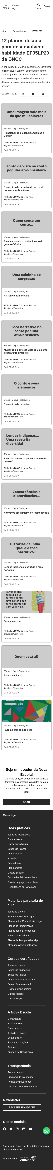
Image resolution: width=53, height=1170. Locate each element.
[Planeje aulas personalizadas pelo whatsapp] (46, 1131)
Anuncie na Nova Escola (21, 1052)
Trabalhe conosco (17, 1033)
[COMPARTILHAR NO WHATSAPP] (23, 94)
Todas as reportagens (19, 834)
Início (3, 31)
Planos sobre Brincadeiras (21, 931)
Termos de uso (15, 1072)
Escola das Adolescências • (22, 877)
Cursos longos (15, 998)
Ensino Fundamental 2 (19, 984)
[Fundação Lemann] (28, 1159)
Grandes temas (16, 839)
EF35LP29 (14, 150)
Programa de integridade (21, 1077)
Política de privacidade (20, 1081)
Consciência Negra (18, 844)
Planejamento (15, 868)
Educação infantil (17, 849)
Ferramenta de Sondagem (21, 916)
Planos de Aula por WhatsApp (24, 940)
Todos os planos (16, 911)
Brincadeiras (14, 863)
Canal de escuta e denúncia (22, 1086)
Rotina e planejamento (19, 989)
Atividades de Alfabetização (22, 945)
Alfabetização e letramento (21, 979)
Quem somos (14, 1028)
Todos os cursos (16, 965)
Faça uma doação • (18, 1042)
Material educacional (18, 935)
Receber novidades (22, 1107)
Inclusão (12, 858)
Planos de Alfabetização (20, 926)
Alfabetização (15, 853)
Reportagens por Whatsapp (22, 887)
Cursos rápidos (16, 994)
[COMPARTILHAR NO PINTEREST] (43, 94)
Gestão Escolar (16, 872)
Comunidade (14, 1019)
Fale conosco (15, 1023)
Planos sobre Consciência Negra (25, 921)
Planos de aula (19, 31)
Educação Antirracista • (20, 970)
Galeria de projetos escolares (23, 882)
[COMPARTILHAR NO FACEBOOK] (33, 94)
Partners (12, 1047)
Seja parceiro (15, 1038)
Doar (26, 802)
